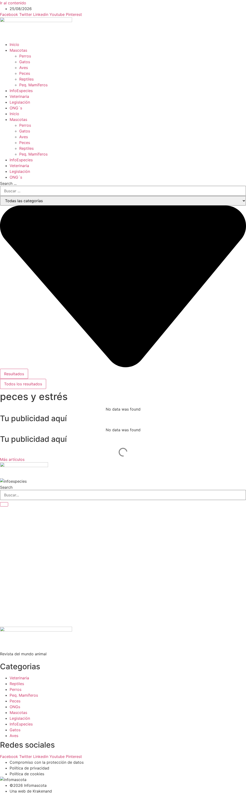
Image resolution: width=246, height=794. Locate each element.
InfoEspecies (21, 90)
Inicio (14, 44)
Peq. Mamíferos (33, 84)
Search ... (8, 183)
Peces (24, 73)
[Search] (4, 504)
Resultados (14, 373)
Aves (23, 67)
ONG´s (16, 108)
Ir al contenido (13, 2)
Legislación (20, 102)
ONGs (15, 706)
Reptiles (26, 79)
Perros (25, 56)
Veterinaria (19, 96)
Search (6, 487)
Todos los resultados (23, 383)
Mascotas (18, 50)
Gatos (24, 61)
